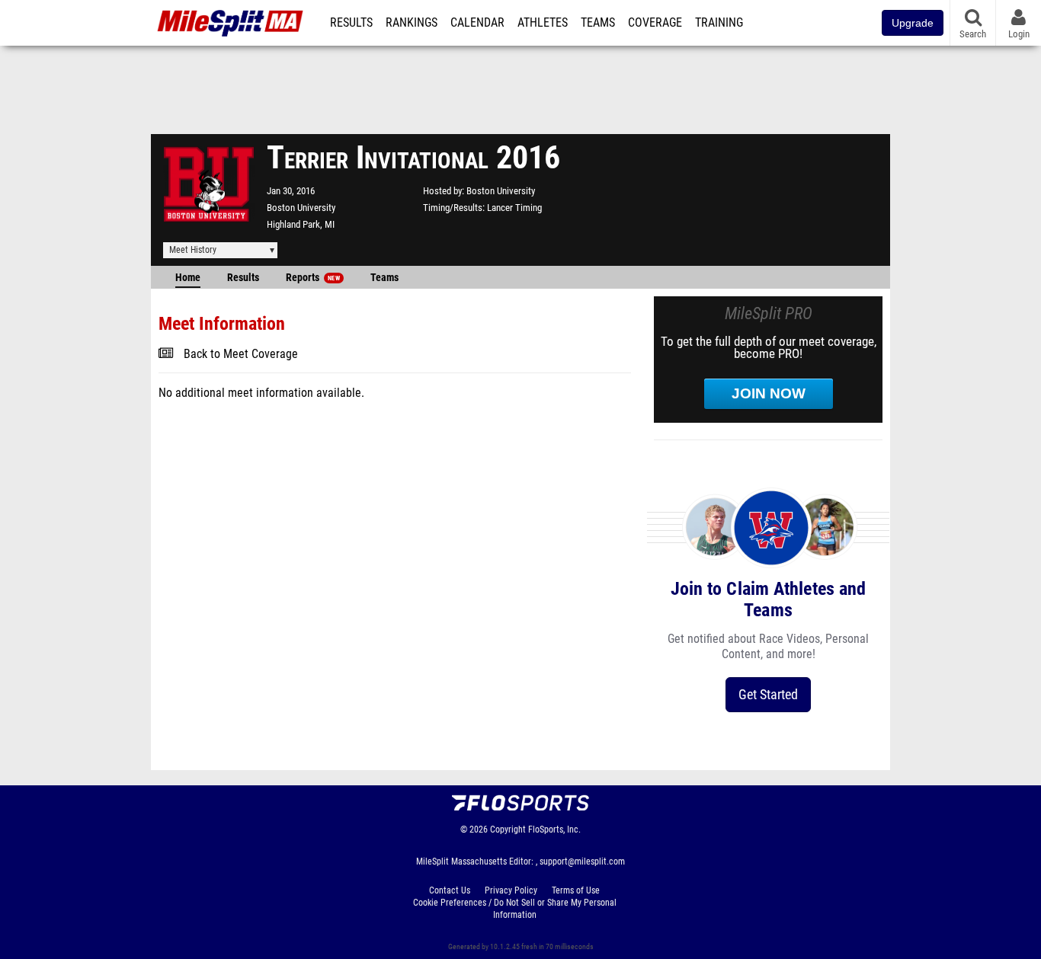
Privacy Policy (511, 890)
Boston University (301, 207)
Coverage (655, 23)
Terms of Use (576, 890)
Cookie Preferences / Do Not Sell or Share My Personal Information (515, 908)
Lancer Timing (514, 207)
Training (719, 23)
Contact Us (449, 890)
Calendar (477, 23)
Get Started (768, 694)
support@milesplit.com (582, 861)
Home (187, 277)
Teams (598, 23)
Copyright (508, 829)
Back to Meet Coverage (241, 354)
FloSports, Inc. (554, 829)
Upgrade (913, 23)
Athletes (542, 23)
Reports (313, 277)
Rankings (411, 23)
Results (351, 23)
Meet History (192, 250)
